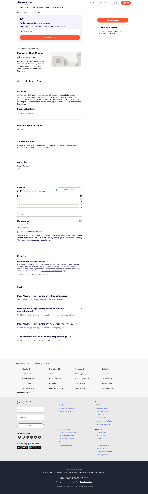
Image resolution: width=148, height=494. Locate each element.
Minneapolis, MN (55, 379)
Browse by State (40, 364)
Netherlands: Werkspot (87, 472)
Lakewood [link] (37, 12)
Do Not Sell (75, 478)
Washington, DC (108, 388)
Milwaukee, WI (28, 379)
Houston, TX (53, 374)
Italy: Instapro (74, 472)
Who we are (101, 435)
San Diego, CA (28, 388)
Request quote (113, 20)
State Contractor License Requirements (31, 261)
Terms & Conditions (86, 482)
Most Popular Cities (23, 364)
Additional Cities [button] (22, 393)
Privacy (62, 478)
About (19, 81)
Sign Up (126, 3)
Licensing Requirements (105, 424)
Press (98, 442)
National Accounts (65, 445)
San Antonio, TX (108, 383)
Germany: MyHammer (61, 472)
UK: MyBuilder (100, 472)
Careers (99, 439)
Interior (20, 7)
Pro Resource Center (66, 439)
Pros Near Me (101, 418)
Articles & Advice (57, 7)
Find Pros (62, 405)
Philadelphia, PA (28, 383)
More (47, 7)
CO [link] (30, 12)
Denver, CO (27, 374)
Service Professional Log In (68, 432)
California (68, 478)
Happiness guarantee (104, 451)
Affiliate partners (102, 455)
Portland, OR (54, 383)
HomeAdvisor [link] (22, 12)
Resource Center (103, 411)
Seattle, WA (80, 388)
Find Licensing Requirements (51, 271)
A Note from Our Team (104, 421)
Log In (114, 3)
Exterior (28, 7)
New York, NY (107, 379)
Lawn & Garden (38, 7)
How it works (101, 432)
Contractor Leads (65, 442)
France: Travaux (48, 472)
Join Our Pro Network (66, 435)
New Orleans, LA (82, 379)
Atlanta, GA (26, 369)
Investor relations (103, 445)
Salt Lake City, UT (82, 383)
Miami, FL (105, 374)
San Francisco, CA (56, 388)
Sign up (31, 426)
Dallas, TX (106, 369)
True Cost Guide (102, 408)
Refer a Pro (100, 415)
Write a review (69, 190)
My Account (101, 405)
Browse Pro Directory (66, 408)
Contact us (100, 448)
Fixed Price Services (66, 411)
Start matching (50, 37)
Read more (21, 104)
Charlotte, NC (54, 369)
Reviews (29, 81)
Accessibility (84, 478)
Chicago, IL (79, 369)
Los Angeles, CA (81, 374)
